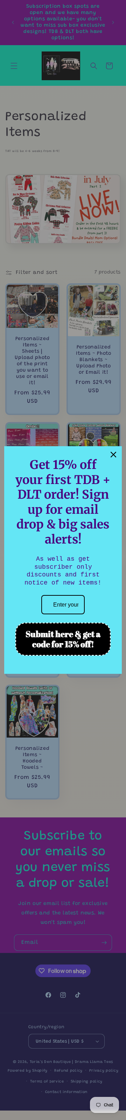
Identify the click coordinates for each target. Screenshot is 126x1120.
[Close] (113, 454)
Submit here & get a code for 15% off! (63, 639)
